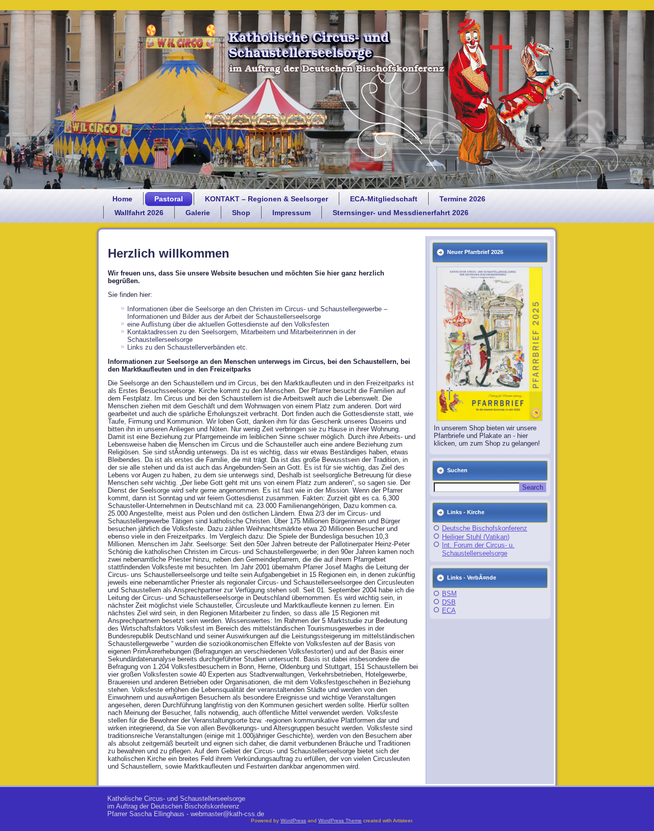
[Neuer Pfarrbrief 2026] (490, 344)
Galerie (197, 213)
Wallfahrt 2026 (139, 213)
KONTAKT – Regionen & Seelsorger (266, 199)
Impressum (291, 213)
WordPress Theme (340, 820)
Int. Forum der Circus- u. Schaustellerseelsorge (478, 549)
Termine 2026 (462, 199)
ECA (449, 610)
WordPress (293, 820)
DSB (449, 602)
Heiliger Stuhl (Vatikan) (475, 537)
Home (122, 199)
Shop (241, 213)
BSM (449, 593)
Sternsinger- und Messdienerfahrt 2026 (401, 213)
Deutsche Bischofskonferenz (484, 528)
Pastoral (168, 199)
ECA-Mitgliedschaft (383, 199)
